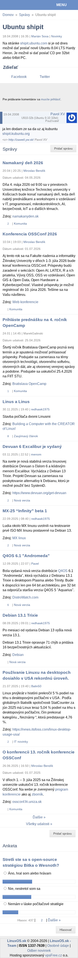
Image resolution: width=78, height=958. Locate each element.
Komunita (20, 223)
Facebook (19, 77)
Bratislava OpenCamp (29, 384)
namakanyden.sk (25, 216)
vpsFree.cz (53, 955)
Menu (61, 5)
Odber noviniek (39, 950)
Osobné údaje (58, 945)
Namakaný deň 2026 (23, 163)
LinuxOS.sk (17, 5)
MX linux (19, 538)
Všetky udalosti (37, 824)
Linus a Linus (16, 401)
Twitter (45, 77)
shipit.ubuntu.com (33, 43)
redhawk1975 (40, 409)
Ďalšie (38, 817)
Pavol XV (57, 114)
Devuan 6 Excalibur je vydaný (32, 446)
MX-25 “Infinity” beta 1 (25, 511)
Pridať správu (63, 148)
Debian (18, 655)
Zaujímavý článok (26, 436)
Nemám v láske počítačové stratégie (35, 904)
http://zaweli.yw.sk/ (21, 139)
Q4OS (63, 571)
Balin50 (36, 686)
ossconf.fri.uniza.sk (27, 802)
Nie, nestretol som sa (23, 888)
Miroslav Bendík (34, 170)
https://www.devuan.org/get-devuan (39, 493)
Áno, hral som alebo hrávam (29, 873)
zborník (37, 794)
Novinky (56, 36)
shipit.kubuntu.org (16, 134)
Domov (8, 15)
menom (36, 454)
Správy (24, 15)
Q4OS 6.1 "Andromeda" (26, 555)
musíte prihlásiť (50, 99)
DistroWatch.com (25, 597)
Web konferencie (25, 302)
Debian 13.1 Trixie (20, 615)
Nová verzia (22, 500)
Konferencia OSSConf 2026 (30, 234)
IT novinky (21, 741)
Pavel (35, 563)
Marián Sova (40, 36)
